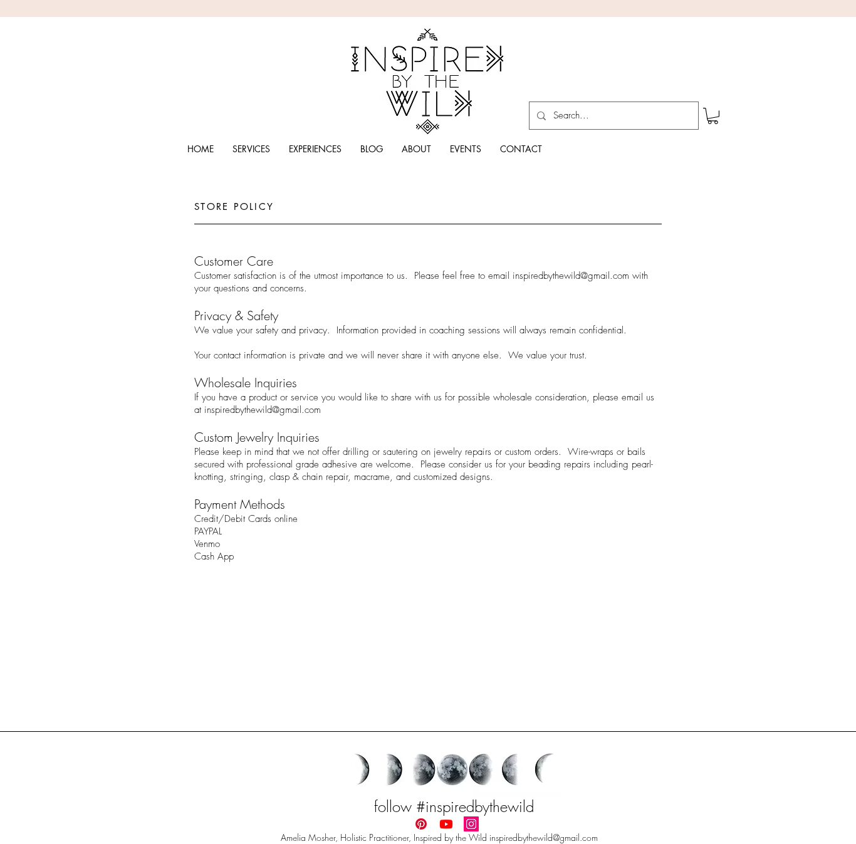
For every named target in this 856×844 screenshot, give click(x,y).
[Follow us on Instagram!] (471, 823)
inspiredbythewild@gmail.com (571, 275)
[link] (713, 116)
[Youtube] (446, 823)
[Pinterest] (421, 823)
